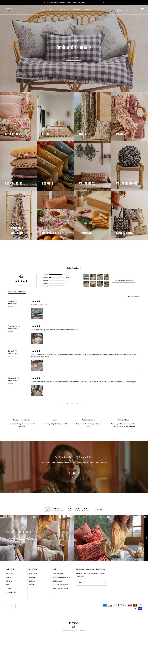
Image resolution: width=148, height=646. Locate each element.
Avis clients (32, 577)
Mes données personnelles (60, 588)
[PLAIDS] (129, 117)
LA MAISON (33, 569)
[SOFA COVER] (18, 117)
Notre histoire (76, 10)
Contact (87, 10)
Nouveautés (9, 574)
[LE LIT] (55, 117)
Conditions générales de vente (61, 577)
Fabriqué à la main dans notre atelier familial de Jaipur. (86, 2)
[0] (140, 9)
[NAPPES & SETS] (55, 215)
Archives (52, 10)
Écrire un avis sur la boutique (124, 280)
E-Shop (41, 10)
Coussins (8, 577)
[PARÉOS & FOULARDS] (18, 215)
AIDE (54, 569)
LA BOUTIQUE (11, 569)
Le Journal (32, 581)
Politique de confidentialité (60, 585)
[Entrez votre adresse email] (105, 583)
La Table (8, 588)
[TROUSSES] (92, 215)
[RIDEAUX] (92, 117)
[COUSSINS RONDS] (129, 166)
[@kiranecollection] (47, 509)
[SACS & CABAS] (129, 215)
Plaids (7, 585)
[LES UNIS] (55, 166)
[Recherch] (136, 9)
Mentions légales (57, 581)
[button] (74, 55)
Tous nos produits (11, 592)
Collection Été (63, 10)
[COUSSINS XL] (92, 166)
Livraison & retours (57, 574)
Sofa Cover (9, 581)
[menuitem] (42, 9)
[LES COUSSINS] (18, 166)
